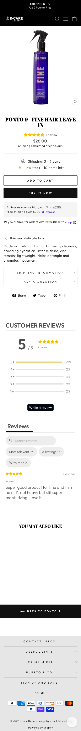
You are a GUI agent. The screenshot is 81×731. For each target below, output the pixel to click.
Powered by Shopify (40, 727)
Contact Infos (39, 641)
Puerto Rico (39, 672)
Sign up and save (39, 682)
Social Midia (39, 662)
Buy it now (41, 193)
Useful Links (39, 651)
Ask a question (40, 281)
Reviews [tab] (19, 426)
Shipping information (40, 272)
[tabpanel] (40, 474)
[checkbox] (18, 463)
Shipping (24, 146)
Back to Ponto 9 (43, 611)
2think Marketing (60, 720)
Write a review (40, 407)
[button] (40, 362)
